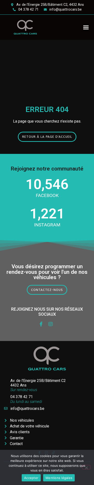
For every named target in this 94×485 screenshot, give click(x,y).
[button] (86, 27)
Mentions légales (59, 478)
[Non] (86, 467)
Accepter (31, 478)
